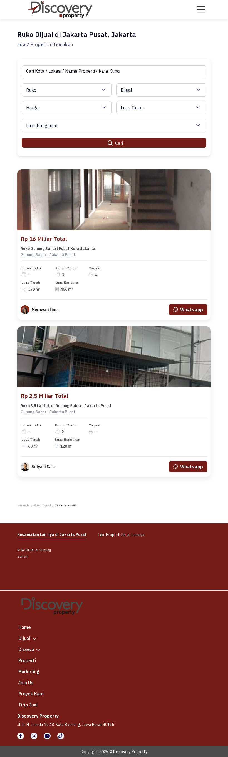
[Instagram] (34, 736)
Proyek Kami (31, 694)
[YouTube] (47, 736)
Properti (27, 660)
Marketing (28, 671)
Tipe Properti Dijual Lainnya (121, 534)
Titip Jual (28, 705)
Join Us (25, 682)
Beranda (24, 505)
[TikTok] (60, 736)
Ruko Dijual (42, 505)
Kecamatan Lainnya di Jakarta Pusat (51, 534)
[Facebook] (20, 736)
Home (24, 627)
